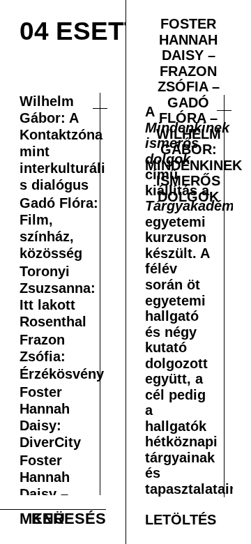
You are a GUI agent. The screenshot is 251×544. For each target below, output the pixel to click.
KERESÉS (68, 518)
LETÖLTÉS (184, 518)
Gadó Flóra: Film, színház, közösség (62, 247)
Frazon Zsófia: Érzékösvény (62, 403)
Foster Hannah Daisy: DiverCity (53, 481)
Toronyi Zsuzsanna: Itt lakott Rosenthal (61, 325)
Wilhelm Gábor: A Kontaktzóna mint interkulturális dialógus (63, 149)
